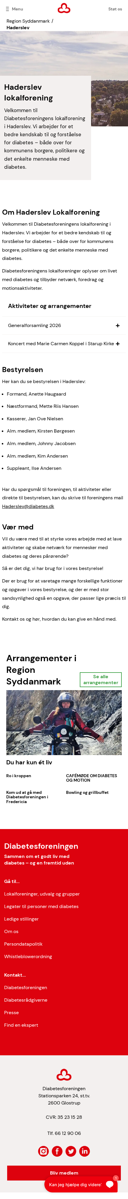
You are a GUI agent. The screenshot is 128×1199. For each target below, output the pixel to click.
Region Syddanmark (28, 21)
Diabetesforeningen (25, 987)
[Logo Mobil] (64, 8)
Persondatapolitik (23, 944)
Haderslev (18, 27)
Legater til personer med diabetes (41, 906)
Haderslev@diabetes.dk (28, 506)
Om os (11, 931)
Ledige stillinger (21, 919)
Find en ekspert (21, 1025)
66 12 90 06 (68, 1133)
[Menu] (7, 9)
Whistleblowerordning (28, 956)
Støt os (115, 9)
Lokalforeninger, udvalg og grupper (42, 894)
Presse (11, 1012)
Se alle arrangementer (100, 679)
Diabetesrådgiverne (25, 1000)
